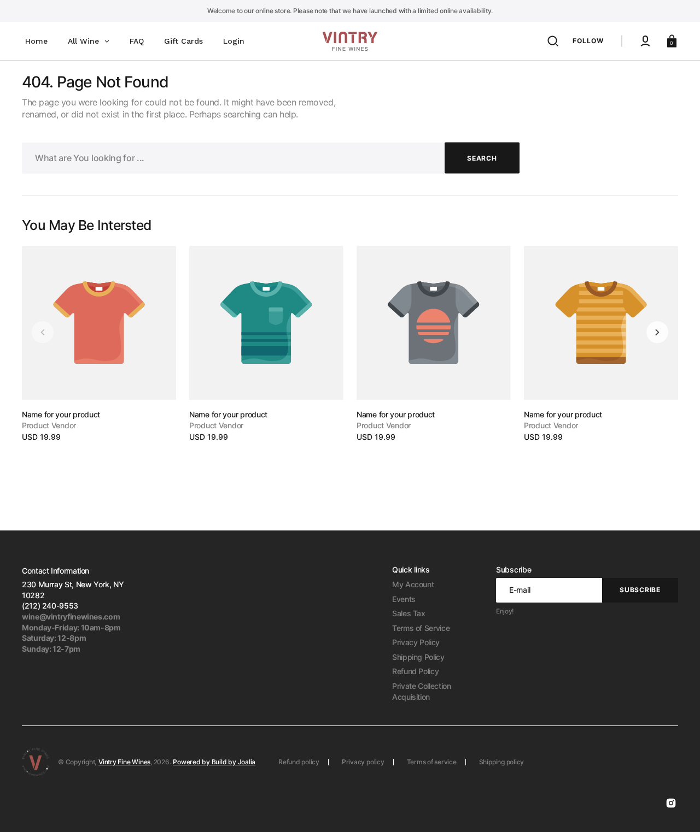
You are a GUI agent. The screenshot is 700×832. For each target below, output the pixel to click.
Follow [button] (588, 41)
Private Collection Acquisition (421, 691)
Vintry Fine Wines (124, 762)
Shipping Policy (418, 657)
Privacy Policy (416, 642)
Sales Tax (408, 613)
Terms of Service (421, 628)
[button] (553, 41)
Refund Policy (415, 671)
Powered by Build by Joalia (214, 762)
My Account (413, 584)
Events (404, 599)
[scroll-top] (676, 808)
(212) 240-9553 (50, 605)
